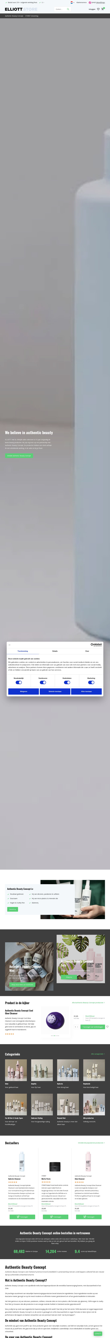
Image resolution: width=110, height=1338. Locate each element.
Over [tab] (87, 651)
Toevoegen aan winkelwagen (93, 1027)
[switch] (43, 682)
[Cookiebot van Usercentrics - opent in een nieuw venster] (92, 645)
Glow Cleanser (80, 1179)
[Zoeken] (68, 9)
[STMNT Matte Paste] (55, 1162)
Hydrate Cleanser (14, 1179)
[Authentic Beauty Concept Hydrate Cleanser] (21, 1162)
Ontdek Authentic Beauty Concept (19, 456)
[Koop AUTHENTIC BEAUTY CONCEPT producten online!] (21, 9)
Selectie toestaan (55, 691)
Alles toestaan (86, 691)
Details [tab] (55, 651)
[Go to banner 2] (81, 959)
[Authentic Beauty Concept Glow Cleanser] (88, 1162)
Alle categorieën (97, 1054)
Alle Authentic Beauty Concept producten (87, 1003)
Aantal (77, 1027)
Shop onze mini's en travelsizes (22, 985)
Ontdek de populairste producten (90, 1143)
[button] (51, 1035)
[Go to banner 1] (29, 966)
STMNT (44, 1176)
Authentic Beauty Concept (14, 16)
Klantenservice (81, 2)
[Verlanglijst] (98, 9)
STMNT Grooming (31, 16)
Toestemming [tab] (23, 651)
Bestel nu (12, 909)
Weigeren (23, 691)
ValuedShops (100, 2)
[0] (102, 9)
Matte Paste (46, 1179)
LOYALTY (98, 1333)
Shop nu (69, 977)
